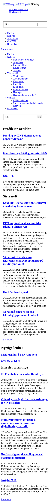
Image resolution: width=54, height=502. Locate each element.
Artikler (17, 70)
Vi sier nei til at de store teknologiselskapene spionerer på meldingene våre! (23, 260)
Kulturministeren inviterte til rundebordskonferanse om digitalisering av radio (18, 423)
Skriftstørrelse (15, 9)
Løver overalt (19, 68)
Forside (10, 33)
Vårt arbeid (12, 38)
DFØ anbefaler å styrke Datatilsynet (23, 374)
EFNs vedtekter (20, 100)
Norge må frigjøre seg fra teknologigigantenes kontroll (20, 313)
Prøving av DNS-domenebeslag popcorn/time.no (22, 137)
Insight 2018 (8, 480)
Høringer (17, 92)
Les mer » (7, 339)
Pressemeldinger (21, 65)
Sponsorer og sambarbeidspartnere (29, 103)
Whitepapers (19, 76)
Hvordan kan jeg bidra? (24, 95)
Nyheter (11, 36)
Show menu (7, 49)
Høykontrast (15, 12)
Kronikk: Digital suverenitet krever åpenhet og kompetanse (24, 204)
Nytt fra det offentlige (23, 59)
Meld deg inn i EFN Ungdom (19, 354)
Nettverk (17, 106)
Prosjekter (18, 84)
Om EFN (11, 41)
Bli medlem (12, 44)
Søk (7, 24)
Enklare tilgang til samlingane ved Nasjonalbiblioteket (22, 456)
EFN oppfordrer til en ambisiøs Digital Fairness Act (22, 225)
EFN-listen (18, 87)
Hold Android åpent (15, 292)
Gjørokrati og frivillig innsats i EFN (25, 153)
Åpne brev (18, 62)
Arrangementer (20, 78)
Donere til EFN (20, 89)
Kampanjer (18, 81)
